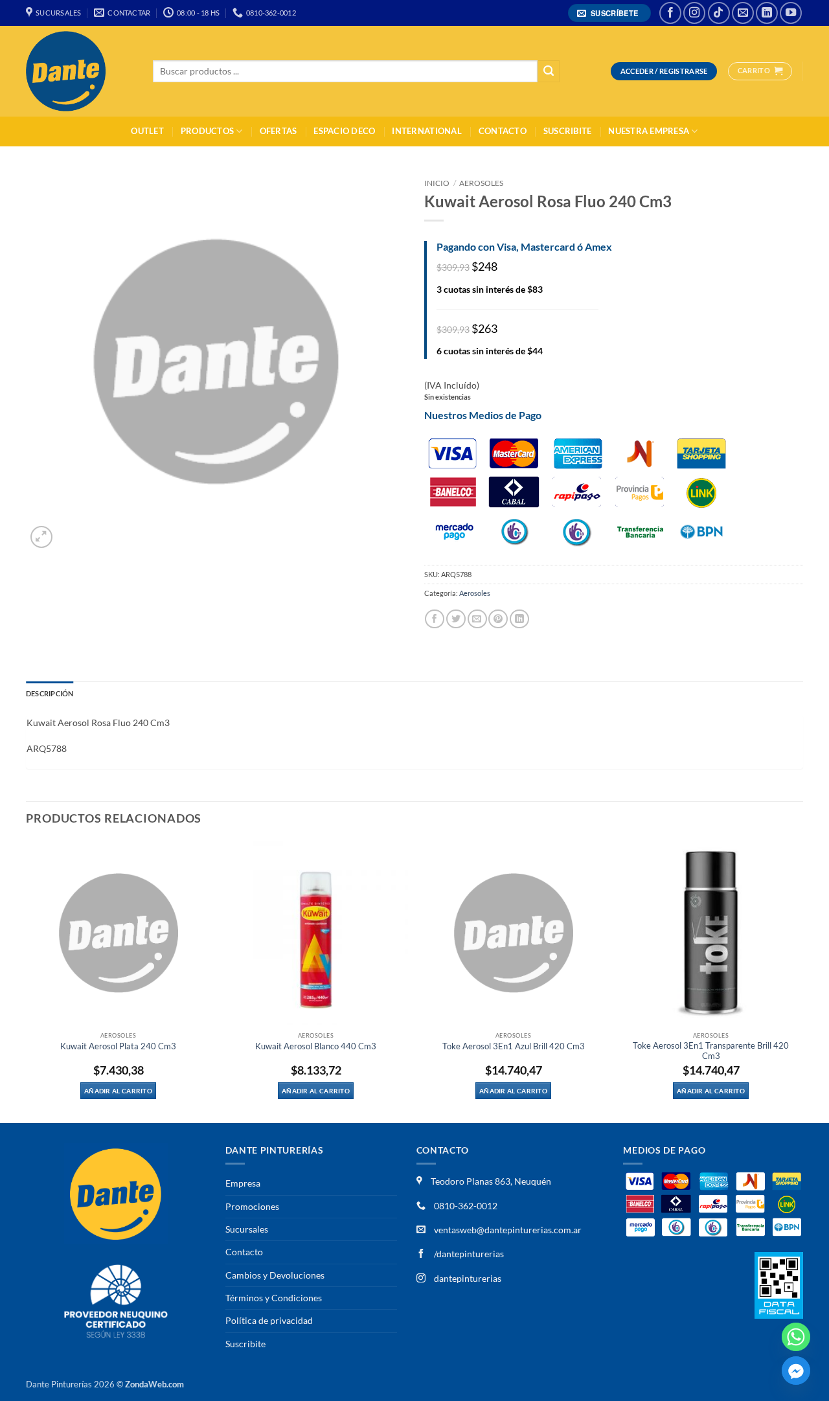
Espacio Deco (344, 131)
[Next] (802, 980)
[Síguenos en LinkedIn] (767, 13)
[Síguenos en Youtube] (791, 13)
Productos (207, 131)
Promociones (252, 1206)
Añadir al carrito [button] (118, 1091)
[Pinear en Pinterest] (498, 618)
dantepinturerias (466, 1278)
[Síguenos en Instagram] (694, 13)
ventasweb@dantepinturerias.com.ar (508, 1229)
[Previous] (26, 980)
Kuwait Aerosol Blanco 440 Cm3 (315, 1046)
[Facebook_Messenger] (796, 1370)
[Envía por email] (477, 618)
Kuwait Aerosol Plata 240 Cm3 (118, 1046)
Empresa (242, 1183)
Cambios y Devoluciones (274, 1275)
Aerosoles (481, 183)
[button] (610, 13)
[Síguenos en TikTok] (719, 13)
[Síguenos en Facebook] (670, 13)
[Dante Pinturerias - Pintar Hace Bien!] (79, 71)
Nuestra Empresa (648, 131)
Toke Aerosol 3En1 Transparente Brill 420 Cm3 (711, 1051)
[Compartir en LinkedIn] (519, 618)
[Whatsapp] (796, 1337)
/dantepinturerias (468, 1253)
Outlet (147, 131)
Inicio (436, 183)
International (426, 131)
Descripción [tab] (49, 693)
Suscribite (567, 131)
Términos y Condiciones (273, 1297)
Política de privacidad (269, 1320)
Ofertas (278, 131)
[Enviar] (549, 71)
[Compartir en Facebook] (434, 618)
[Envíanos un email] (743, 13)
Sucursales (246, 1229)
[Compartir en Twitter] (456, 618)
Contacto (503, 131)
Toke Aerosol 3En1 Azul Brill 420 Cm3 (513, 1046)
